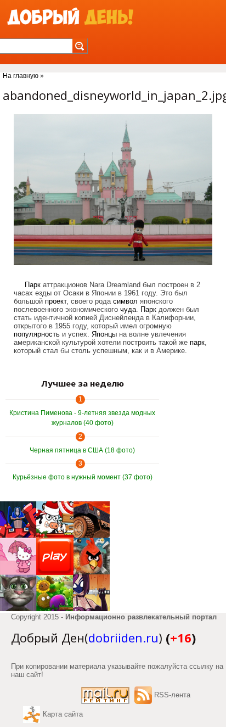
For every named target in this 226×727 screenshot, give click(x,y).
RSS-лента (172, 695)
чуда (128, 309)
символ (125, 301)
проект (55, 301)
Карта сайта (63, 714)
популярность (37, 334)
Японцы (104, 334)
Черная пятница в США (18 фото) (82, 450)
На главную (20, 75)
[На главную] (70, 16)
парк (197, 342)
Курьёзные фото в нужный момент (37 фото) (82, 477)
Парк (33, 285)
